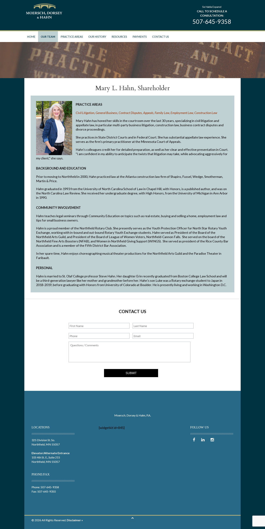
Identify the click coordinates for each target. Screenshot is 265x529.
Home (31, 36)
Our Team (48, 36)
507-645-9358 (212, 21)
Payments (139, 36)
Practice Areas (72, 36)
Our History (97, 36)
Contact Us (160, 36)
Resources (119, 36)
